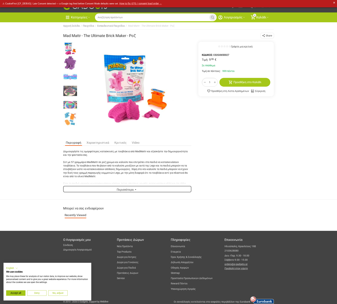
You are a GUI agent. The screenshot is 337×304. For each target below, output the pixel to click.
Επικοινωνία (178, 246)
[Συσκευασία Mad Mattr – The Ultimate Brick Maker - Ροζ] (135, 89)
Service (121, 278)
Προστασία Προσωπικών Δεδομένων (192, 278)
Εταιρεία (176, 251)
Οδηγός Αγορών (180, 267)
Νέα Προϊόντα (125, 246)
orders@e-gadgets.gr (236, 264)
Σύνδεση (68, 245)
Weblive (104, 301)
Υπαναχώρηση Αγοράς (183, 289)
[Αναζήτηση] (212, 17)
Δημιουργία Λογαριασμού (77, 249)
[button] (267, 35)
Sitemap (175, 273)
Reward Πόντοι (179, 283)
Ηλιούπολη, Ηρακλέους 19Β (240, 246)
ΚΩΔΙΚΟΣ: (207, 55)
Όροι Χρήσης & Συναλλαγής (186, 257)
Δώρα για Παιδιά (126, 267)
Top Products (124, 251)
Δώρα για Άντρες (126, 257)
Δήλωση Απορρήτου (182, 262)
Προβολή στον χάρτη (236, 268)
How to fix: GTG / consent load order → (140, 3)
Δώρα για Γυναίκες (127, 262)
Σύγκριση (260, 91)
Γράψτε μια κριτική (242, 46)
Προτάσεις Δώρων (127, 273)
